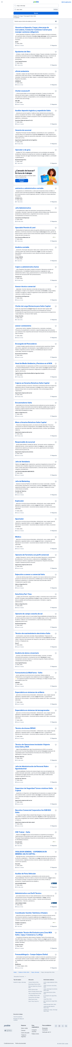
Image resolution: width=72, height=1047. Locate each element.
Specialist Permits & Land (25, 228)
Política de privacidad (20, 1043)
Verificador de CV (46, 1032)
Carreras (23, 1030)
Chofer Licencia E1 (22, 91)
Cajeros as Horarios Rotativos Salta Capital (32, 383)
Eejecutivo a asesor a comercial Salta (30, 574)
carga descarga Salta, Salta (50, 1004)
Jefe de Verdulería (22, 462)
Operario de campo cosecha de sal (28, 614)
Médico (18, 537)
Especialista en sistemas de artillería (29, 692)
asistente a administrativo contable (29, 188)
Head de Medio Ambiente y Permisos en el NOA (33, 363)
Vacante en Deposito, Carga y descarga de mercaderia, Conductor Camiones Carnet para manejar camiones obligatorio (33, 29)
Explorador (19, 501)
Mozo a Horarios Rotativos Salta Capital (30, 422)
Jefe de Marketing (22, 481)
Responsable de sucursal (25, 442)
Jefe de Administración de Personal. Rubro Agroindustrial (32, 767)
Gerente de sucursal (23, 130)
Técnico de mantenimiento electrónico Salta (32, 633)
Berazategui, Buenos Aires (34, 984)
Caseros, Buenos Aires (33, 982)
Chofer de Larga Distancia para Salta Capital (33, 306)
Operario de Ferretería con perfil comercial (32, 555)
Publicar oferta (35, 1034)
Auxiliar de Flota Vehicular (25, 874)
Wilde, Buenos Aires (32, 999)
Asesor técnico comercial (25, 286)
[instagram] (59, 1026)
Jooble (66, 1043)
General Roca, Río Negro (33, 997)
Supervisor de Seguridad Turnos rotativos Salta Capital (34, 789)
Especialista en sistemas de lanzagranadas (32, 710)
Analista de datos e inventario (27, 653)
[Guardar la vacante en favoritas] (55, 27)
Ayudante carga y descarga (20, 982)
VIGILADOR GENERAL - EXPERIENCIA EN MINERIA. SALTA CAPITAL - (31, 853)
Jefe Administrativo (23, 208)
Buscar (36, 13)
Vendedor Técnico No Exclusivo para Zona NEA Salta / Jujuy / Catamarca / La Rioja (33, 934)
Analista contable (22, 247)
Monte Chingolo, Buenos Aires (35, 991)
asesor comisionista (23, 326)
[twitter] (62, 1026)
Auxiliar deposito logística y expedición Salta (33, 111)
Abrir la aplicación (66, 2)
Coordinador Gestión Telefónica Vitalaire (31, 913)
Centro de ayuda (25, 1032)
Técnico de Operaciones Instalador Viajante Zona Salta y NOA (32, 745)
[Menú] (2, 2)
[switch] (56, 21)
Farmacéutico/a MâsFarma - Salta (28, 673)
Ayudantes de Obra (22, 52)
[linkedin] (66, 1026)
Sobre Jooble (24, 1028)
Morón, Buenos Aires (33, 989)
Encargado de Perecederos (26, 344)
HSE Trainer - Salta (22, 832)
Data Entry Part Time (23, 594)
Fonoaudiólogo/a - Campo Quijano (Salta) (31, 954)
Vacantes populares (18, 1016)
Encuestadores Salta (23, 403)
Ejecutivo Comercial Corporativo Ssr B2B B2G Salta (33, 811)
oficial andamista (22, 71)
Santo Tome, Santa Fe (33, 1001)
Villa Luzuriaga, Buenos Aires (34, 993)
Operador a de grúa (22, 150)
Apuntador (19, 519)
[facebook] (56, 1026)
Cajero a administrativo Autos (27, 267)
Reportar (54, 45)
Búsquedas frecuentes (19, 976)
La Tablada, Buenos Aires (34, 995)
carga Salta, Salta (48, 999)
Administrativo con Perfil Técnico (28, 893)
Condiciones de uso (9, 1043)
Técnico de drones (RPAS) (25, 728)
